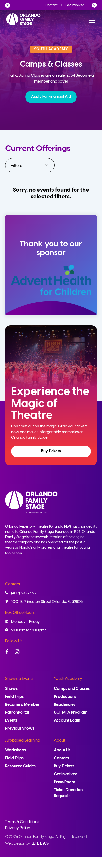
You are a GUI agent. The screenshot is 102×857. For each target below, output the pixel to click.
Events (11, 720)
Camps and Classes (72, 689)
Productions (65, 697)
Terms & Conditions (22, 822)
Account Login (67, 720)
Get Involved (74, 5)
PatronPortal (17, 712)
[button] (51, 97)
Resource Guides (20, 766)
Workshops (15, 750)
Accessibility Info (9, 5)
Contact (51, 5)
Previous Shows (19, 728)
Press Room (64, 782)
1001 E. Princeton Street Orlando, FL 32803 (47, 602)
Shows (11, 689)
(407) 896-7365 (23, 593)
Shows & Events (19, 679)
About (59, 740)
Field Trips (14, 697)
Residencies (64, 705)
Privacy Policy (17, 828)
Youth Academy (68, 679)
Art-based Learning (22, 740)
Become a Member (22, 705)
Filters (16, 165)
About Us (62, 750)
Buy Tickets (51, 451)
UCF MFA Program (70, 712)
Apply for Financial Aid (51, 97)
